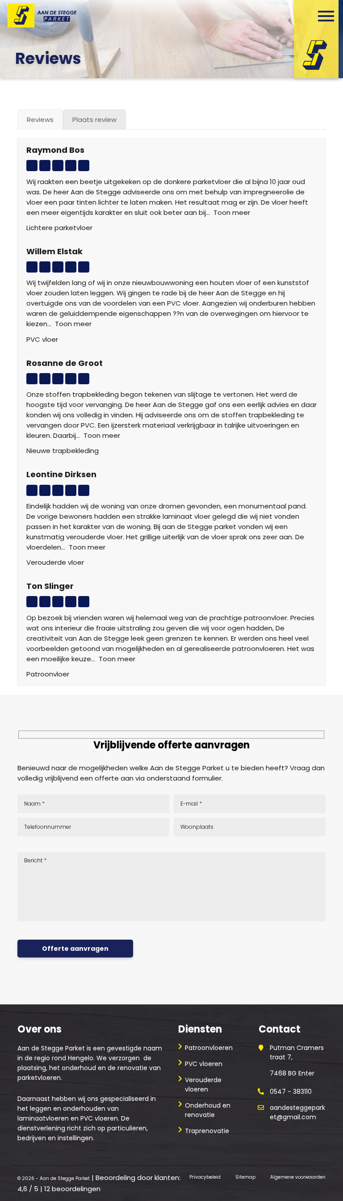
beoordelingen (72, 1188)
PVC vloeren (203, 1063)
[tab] (40, 119)
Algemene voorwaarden (298, 1177)
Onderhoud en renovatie (207, 1110)
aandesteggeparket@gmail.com (297, 1112)
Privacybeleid (205, 1177)
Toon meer (231, 212)
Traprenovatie (207, 1130)
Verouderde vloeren (203, 1084)
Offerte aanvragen (75, 948)
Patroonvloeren (209, 1047)
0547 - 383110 (291, 1091)
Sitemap (245, 1177)
